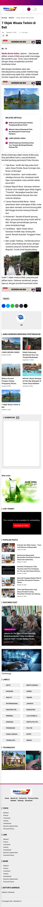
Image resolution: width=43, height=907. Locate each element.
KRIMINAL (9, 716)
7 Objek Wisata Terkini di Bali (11, 406)
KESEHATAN (30, 710)
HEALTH (9, 697)
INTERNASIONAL (12, 703)
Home (7, 798)
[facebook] (2, 2)
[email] (21, 306)
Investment (6, 818)
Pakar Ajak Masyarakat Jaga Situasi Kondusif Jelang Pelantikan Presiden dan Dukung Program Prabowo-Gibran (28, 592)
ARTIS (8, 685)
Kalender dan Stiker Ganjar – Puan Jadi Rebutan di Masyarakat (29, 546)
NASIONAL (10, 722)
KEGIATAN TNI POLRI (10, 629)
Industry (5, 821)
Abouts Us (14, 798)
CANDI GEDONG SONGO (17, 138)
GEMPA (29, 691)
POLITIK (29, 728)
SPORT (28, 734)
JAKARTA (29, 703)
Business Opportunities (10, 826)
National (5, 813)
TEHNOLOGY (10, 740)
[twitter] (6, 2)
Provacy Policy (33, 798)
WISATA (11, 18)
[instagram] (9, 2)
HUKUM (29, 697)
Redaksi (13, 800)
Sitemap (21, 800)
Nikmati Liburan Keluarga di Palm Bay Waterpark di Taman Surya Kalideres (20, 131)
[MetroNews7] (10, 11)
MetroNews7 (17, 901)
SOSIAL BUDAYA (11, 734)
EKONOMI (9, 691)
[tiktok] (16, 2)
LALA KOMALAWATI (33, 716)
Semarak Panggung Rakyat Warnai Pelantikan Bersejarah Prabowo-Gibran (29, 580)
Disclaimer (29, 800)
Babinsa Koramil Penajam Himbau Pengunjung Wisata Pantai (21, 124)
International (7, 823)
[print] (17, 306)
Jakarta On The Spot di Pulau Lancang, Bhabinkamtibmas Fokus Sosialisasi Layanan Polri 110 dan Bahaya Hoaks (20, 636)
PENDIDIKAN (10, 728)
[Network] (28, 9)
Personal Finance (8, 829)
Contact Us (23, 798)
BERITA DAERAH (32, 685)
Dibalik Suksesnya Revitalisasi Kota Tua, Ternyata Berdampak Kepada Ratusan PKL (21, 145)
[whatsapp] (12, 306)
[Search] (40, 3)
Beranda (4, 18)
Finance (5, 815)
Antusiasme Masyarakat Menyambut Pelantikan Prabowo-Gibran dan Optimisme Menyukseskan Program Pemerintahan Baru (28, 557)
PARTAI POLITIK (32, 722)
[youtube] (12, 2)
